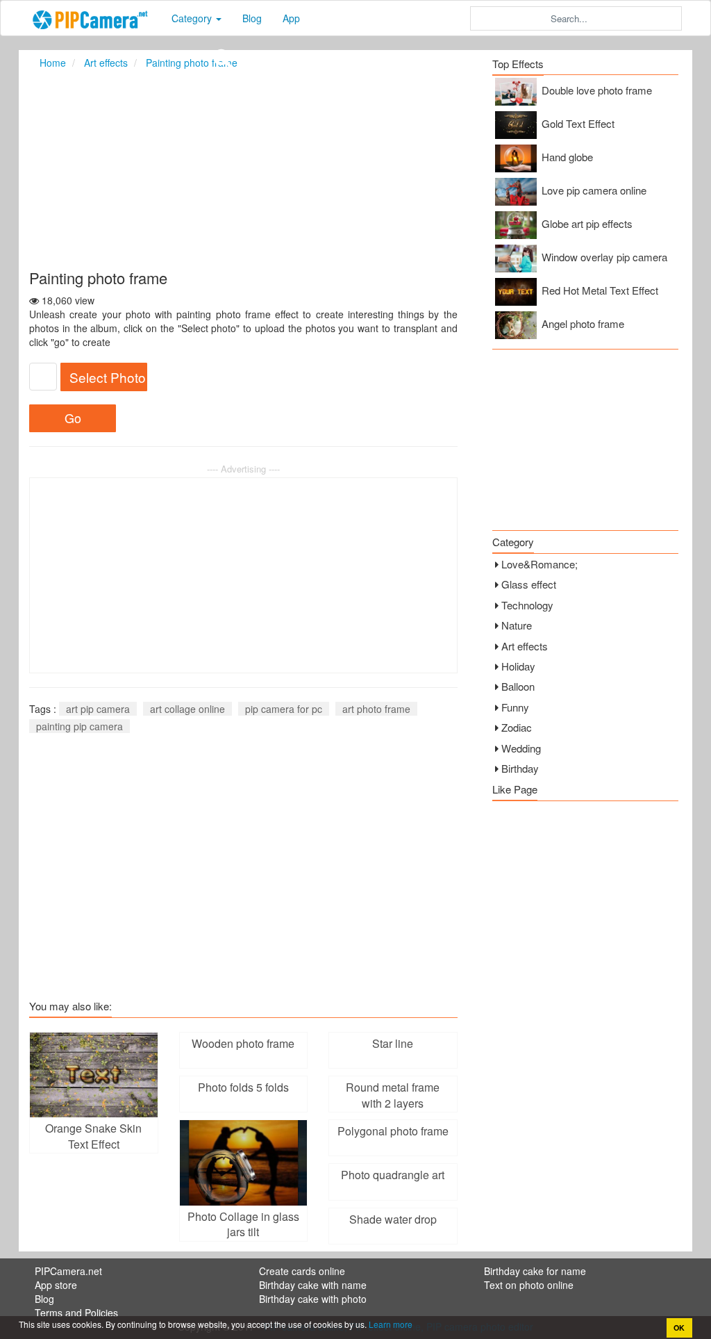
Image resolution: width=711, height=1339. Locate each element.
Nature (516, 625)
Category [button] (193, 18)
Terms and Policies (76, 1313)
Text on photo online (529, 1285)
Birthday (520, 768)
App (291, 18)
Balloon (518, 686)
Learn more (389, 1324)
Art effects (524, 646)
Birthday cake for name (535, 1271)
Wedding (521, 748)
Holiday (518, 666)
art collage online (187, 709)
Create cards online (302, 1271)
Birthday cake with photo (313, 1299)
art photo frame (376, 709)
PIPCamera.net (68, 1271)
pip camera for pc (283, 709)
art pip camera (98, 709)
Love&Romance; (539, 564)
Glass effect (528, 584)
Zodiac (516, 727)
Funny (515, 707)
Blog (252, 18)
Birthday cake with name (313, 1285)
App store (56, 1285)
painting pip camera (79, 726)
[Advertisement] (355, 169)
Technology (527, 605)
